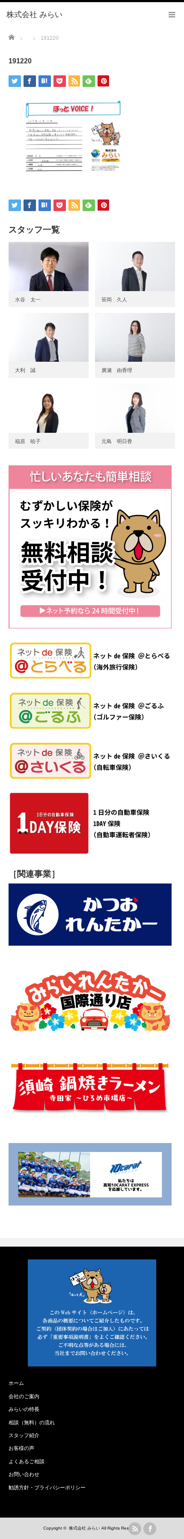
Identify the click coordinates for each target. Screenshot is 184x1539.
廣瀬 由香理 (116, 370)
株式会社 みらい (84, 1528)
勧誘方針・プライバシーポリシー (47, 1488)
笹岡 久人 (114, 300)
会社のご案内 (24, 1396)
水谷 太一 (28, 300)
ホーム (16, 1383)
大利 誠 (25, 370)
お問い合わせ (24, 1474)
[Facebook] (149, 1528)
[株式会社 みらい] (34, 15)
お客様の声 (21, 1448)
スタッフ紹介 (24, 1435)
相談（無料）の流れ (32, 1423)
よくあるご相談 (27, 1462)
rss (134, 1528)
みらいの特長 (24, 1409)
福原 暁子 (28, 441)
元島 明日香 (116, 441)
